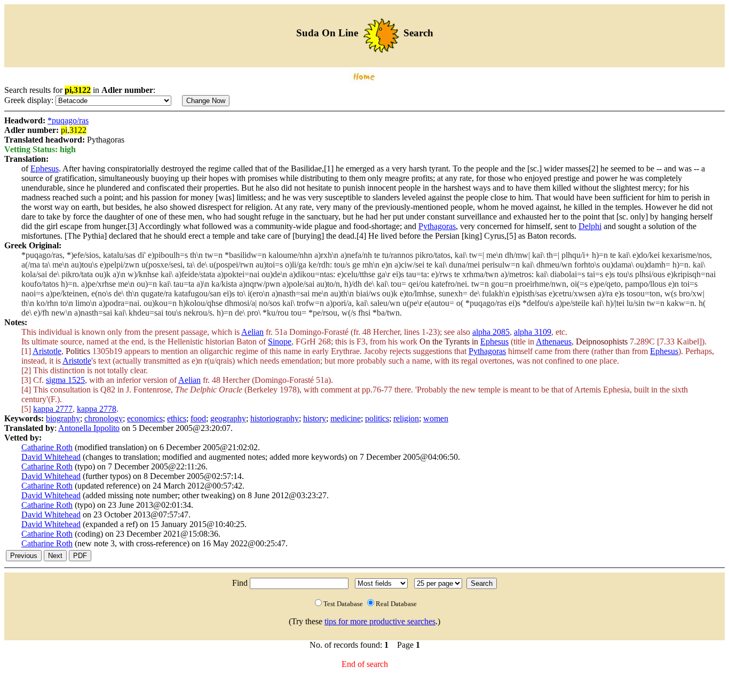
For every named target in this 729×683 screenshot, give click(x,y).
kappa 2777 (53, 408)
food (198, 418)
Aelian (252, 331)
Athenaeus (554, 341)
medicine (345, 418)
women (435, 418)
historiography (274, 418)
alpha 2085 (491, 331)
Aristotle (47, 351)
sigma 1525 (65, 379)
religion (406, 418)
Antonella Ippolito (89, 428)
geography (228, 418)
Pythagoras (437, 226)
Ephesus (44, 168)
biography (63, 418)
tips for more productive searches (379, 621)
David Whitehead (51, 456)
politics (377, 418)
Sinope (279, 341)
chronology (103, 418)
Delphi (590, 226)
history (314, 418)
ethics (176, 418)
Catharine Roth (47, 447)
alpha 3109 (532, 331)
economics (145, 418)
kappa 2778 (96, 408)
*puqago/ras (68, 120)
